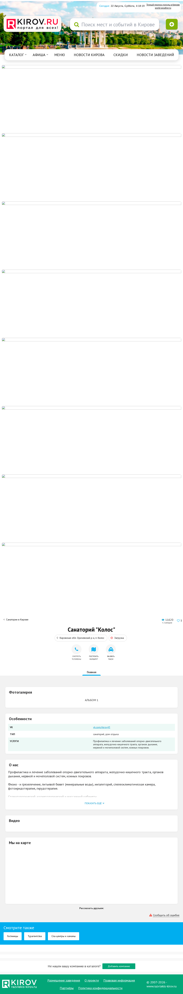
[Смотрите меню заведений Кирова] (91, 576)
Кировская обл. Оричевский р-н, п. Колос (82, 637)
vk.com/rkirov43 (101, 727)
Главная (91, 672)
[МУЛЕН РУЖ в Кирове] (91, 98)
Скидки (120, 55)
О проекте (92, 980)
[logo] (32, 24)
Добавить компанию (119, 966)
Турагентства (35, 936)
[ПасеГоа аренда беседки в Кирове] (91, 508)
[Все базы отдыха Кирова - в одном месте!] (91, 371)
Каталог (16, 55)
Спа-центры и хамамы (63, 936)
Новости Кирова (89, 55)
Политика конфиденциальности (100, 988)
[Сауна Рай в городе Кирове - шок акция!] (91, 167)
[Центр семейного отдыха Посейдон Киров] (91, 235)
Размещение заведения (63, 980)
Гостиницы (12, 936)
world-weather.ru (163, 8)
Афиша (39, 55)
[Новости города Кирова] (91, 440)
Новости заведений (155, 55)
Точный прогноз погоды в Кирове (163, 5)
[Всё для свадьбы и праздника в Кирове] (91, 303)
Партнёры (67, 988)
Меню (59, 55)
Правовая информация (119, 980)
